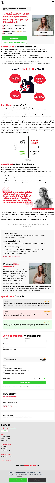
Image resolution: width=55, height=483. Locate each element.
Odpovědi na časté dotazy (9, 396)
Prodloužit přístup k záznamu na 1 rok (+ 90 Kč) (17, 370)
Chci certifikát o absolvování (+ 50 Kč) (14, 368)
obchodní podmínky (16, 386)
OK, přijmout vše (18, 480)
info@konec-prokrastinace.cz (10, 406)
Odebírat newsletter (6, 460)
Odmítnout (37, 480)
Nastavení (19, 475)
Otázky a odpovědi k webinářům (11, 256)
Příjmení (27, 338)
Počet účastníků (7, 378)
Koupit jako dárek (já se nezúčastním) (14, 373)
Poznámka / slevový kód (9, 349)
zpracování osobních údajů (33, 386)
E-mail (5, 344)
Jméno (5, 338)
